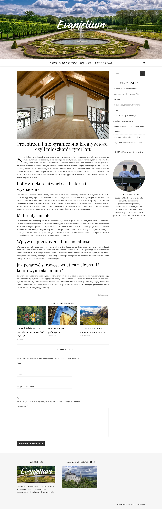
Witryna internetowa (25, 386)
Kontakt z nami (103, 63)
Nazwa (20, 363)
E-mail (19, 375)
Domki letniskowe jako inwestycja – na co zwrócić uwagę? (30, 332)
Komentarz (22, 406)
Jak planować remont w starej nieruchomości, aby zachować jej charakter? (126, 93)
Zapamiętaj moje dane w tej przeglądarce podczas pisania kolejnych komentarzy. (50, 401)
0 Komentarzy (103, 295)
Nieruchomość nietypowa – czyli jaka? (70, 63)
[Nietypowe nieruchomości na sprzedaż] (81, 29)
